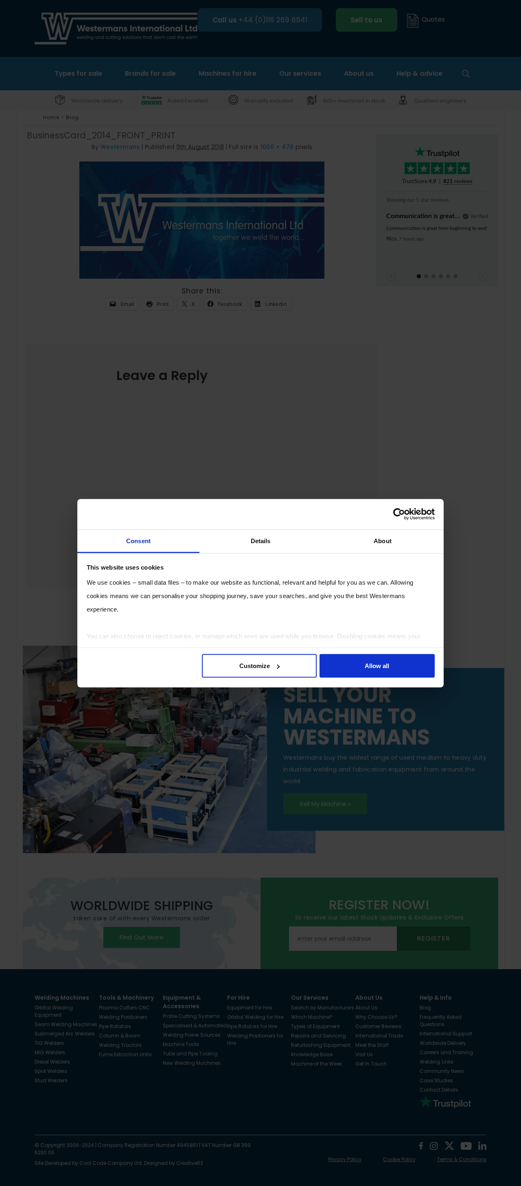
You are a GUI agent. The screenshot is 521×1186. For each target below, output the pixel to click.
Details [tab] (261, 540)
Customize (254, 665)
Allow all (377, 665)
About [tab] (383, 540)
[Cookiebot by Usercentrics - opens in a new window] (399, 514)
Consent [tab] (138, 540)
